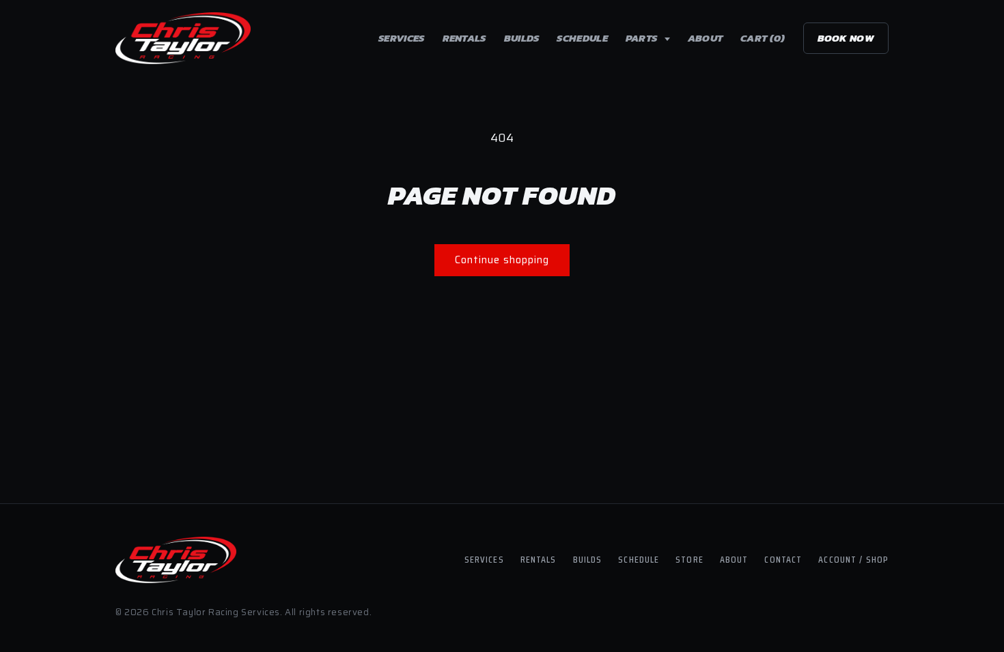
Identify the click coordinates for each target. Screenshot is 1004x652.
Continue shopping (502, 260)
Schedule (582, 38)
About (705, 38)
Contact (783, 559)
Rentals (464, 38)
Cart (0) (762, 38)
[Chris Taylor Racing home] (183, 38)
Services (401, 38)
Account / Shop (853, 559)
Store (689, 559)
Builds (522, 38)
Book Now (846, 38)
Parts (643, 38)
